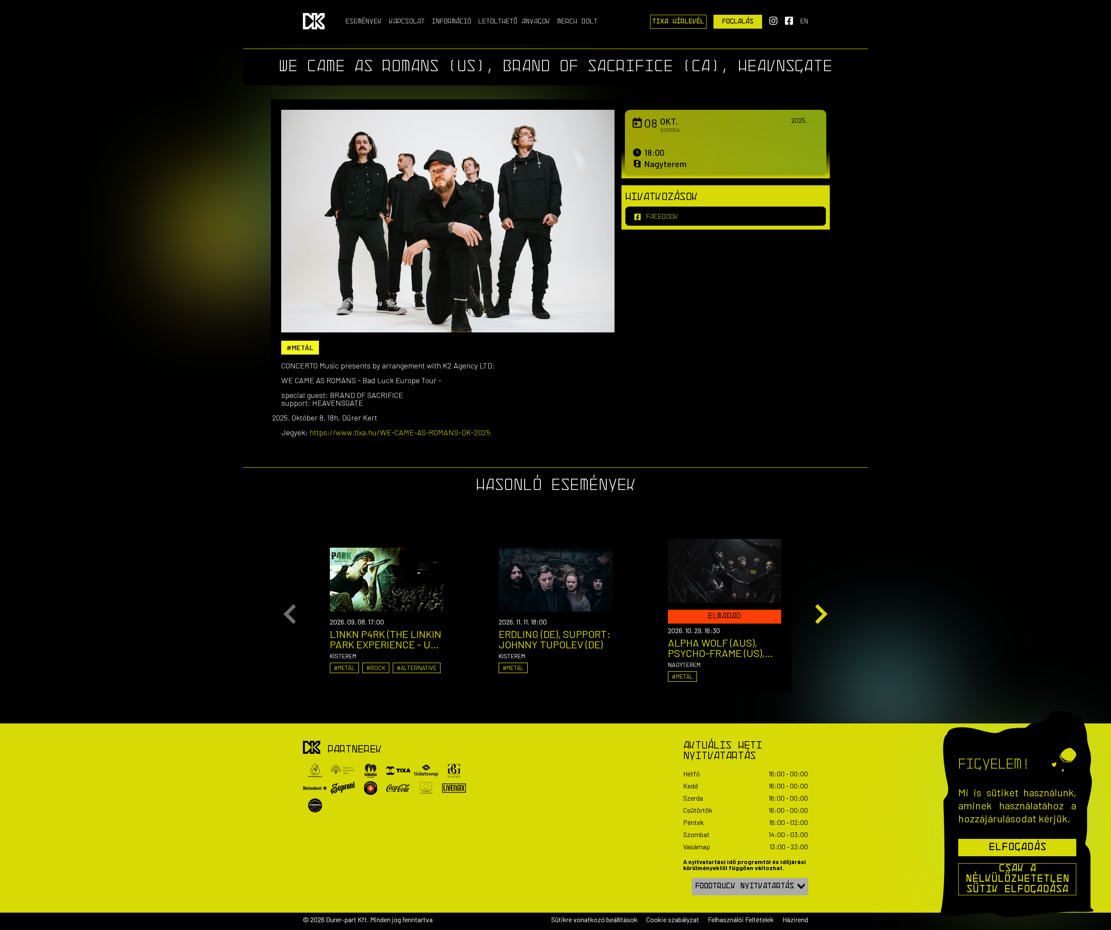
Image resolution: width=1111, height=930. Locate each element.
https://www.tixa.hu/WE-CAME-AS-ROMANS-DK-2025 (399, 432)
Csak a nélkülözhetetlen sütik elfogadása (1017, 879)
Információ (451, 21)
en (804, 21)
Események (363, 21)
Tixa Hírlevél (678, 21)
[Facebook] (789, 23)
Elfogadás (1017, 847)
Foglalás (738, 21)
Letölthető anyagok (514, 21)
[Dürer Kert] (311, 748)
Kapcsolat (407, 21)
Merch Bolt (577, 21)
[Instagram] (773, 23)
